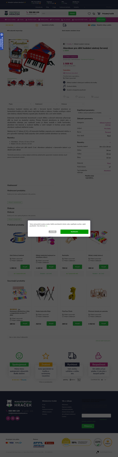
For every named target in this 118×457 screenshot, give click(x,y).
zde (46, 226)
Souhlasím (74, 232)
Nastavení (52, 232)
